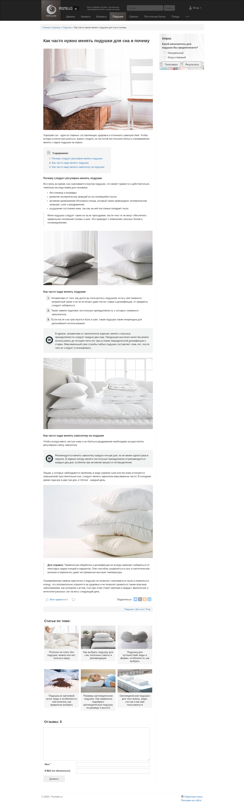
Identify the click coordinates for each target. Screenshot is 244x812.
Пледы (175, 16)
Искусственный (177, 57)
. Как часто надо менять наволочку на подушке (76, 166)
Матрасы (101, 16)
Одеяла (133, 16)
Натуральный (175, 52)
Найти (169, 8)
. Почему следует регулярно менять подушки (75, 158)
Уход (148, 609)
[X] (140, 599)
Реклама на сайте (191, 800)
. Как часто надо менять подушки (68, 162)
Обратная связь (193, 796)
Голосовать (171, 64)
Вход (196, 7)
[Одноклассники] (145, 599)
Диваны (70, 16)
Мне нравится (59, 599)
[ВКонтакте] (135, 599)
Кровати (85, 16)
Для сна (139, 609)
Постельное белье (154, 16)
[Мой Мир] (149, 599)
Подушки (118, 16)
